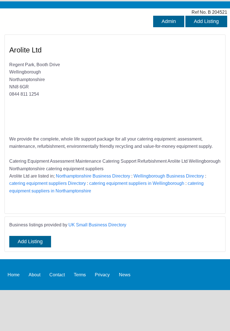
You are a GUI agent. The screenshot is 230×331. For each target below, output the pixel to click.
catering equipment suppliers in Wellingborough (136, 183)
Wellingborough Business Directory (169, 175)
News (124, 274)
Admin (169, 21)
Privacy (102, 274)
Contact (57, 274)
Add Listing (206, 21)
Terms (80, 274)
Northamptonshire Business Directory (93, 175)
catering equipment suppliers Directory (47, 183)
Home (14, 274)
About (34, 274)
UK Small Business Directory (97, 224)
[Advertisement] (165, 86)
